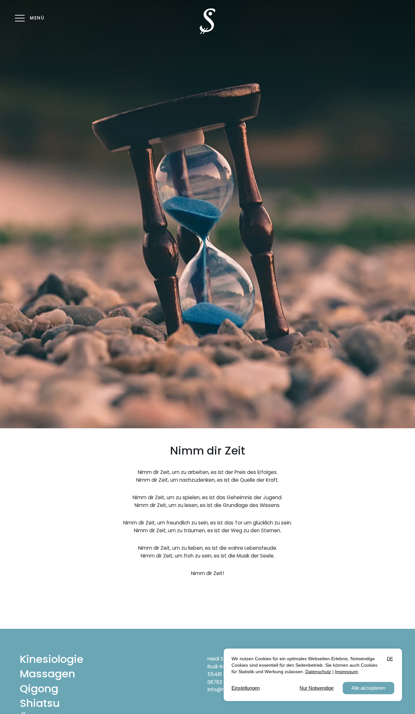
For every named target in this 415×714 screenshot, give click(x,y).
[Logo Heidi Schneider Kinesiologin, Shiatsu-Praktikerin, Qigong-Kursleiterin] (207, 21)
